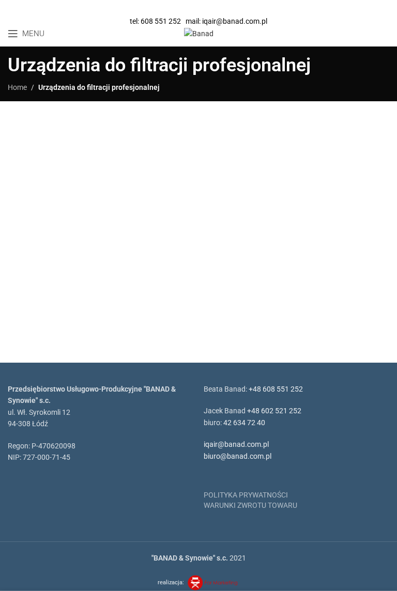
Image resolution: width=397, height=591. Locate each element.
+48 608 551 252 (276, 389)
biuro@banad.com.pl (237, 456)
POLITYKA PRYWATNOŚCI (246, 495)
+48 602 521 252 (274, 411)
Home (17, 87)
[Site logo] (198, 33)
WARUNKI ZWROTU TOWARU (250, 505)
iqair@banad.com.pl (236, 444)
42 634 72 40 (244, 422)
